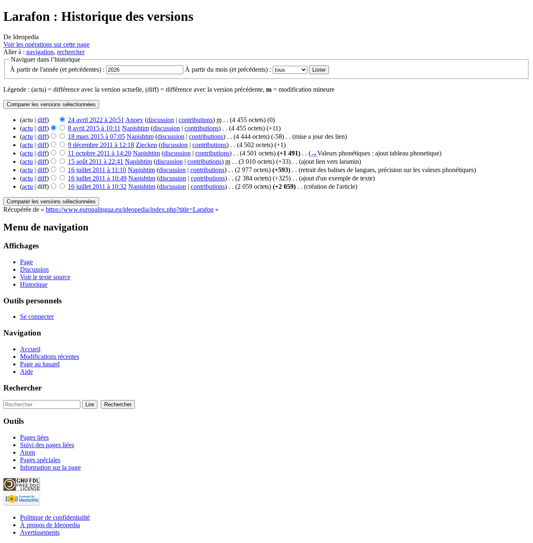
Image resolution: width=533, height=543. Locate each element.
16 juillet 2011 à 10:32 (97, 186)
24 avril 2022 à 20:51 (96, 119)
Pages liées (34, 437)
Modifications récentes (49, 356)
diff (42, 119)
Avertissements (40, 532)
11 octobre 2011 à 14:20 (99, 153)
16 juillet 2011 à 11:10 (97, 169)
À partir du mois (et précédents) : (228, 69)
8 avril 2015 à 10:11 (94, 128)
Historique (33, 284)
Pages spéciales (40, 459)
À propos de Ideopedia (50, 524)
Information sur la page (50, 467)
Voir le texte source (45, 276)
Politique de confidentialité (55, 517)
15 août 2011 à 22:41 (95, 161)
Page (26, 261)
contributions (196, 119)
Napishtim (135, 128)
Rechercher (22, 387)
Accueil (30, 349)
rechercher (71, 51)
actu (27, 128)
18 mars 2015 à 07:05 (96, 136)
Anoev (134, 119)
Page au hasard (40, 364)
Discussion (34, 269)
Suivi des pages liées (47, 444)
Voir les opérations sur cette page (46, 44)
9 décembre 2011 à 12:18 (101, 144)
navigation (40, 51)
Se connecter (37, 316)
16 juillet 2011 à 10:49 (97, 178)
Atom (27, 452)
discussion (160, 119)
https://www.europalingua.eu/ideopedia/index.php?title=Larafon (130, 209)
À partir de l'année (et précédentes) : (57, 69)
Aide (26, 371)
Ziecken (146, 144)
